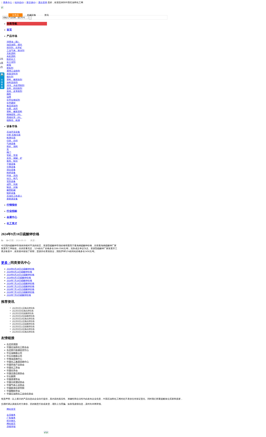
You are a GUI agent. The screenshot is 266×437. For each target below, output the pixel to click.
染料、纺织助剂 (14, 88)
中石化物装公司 (14, 356)
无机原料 (11, 53)
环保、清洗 (12, 175)
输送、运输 (12, 187)
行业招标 (12, 211)
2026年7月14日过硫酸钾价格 (20, 289)
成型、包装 (12, 184)
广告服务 (11, 418)
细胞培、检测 (13, 120)
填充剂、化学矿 (14, 47)
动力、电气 (12, 178)
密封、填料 (12, 146)
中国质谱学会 (13, 379)
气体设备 (11, 143)
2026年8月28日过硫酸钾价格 (20, 269)
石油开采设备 (13, 132)
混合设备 (11, 170)
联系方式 (22, 412)
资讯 (46, 15)
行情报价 (12, 204)
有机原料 (11, 56)
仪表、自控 (12, 140)
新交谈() (31, 2)
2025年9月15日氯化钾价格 (23, 308)
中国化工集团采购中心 (18, 362)
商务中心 (7, 2)
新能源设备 (12, 199)
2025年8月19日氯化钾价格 (23, 332)
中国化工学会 (13, 367)
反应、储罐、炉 (14, 158)
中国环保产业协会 (15, 364)
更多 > (6, 262)
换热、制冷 (12, 161)
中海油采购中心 (14, 359)
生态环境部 (12, 344)
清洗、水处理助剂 (15, 85)
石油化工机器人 (14, 196)
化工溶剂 (11, 62)
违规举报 (11, 426)
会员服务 (11, 415)
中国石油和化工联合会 (18, 347)
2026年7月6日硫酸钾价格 (19, 295)
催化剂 (10, 76)
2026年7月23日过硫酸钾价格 (20, 286)
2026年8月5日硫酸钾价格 (19, 277)
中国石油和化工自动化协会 (20, 394)
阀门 (9, 152)
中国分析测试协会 (15, 382)
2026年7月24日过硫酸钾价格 (20, 283)
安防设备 (11, 181)
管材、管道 (12, 155)
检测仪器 (11, 138)
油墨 (9, 97)
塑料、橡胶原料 (14, 111)
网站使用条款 (36, 412)
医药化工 (11, 59)
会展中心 (12, 217)
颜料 (9, 94)
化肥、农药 (12, 108)
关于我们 (11, 412)
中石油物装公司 (14, 353)
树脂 (9, 65)
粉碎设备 (11, 172)
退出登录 (42, 2)
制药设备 (11, 193)
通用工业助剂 (13, 71)
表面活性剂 (12, 74)
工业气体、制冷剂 (15, 50)
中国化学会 (12, 370)
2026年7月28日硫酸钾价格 (19, 280)
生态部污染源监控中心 (18, 350)
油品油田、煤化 (14, 44)
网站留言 (11, 423)
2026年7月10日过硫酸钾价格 (20, 292)
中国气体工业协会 (15, 385)
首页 (9, 29)
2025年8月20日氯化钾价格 (23, 329)
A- (2, 240)
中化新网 (11, 376)
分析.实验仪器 (14, 135)
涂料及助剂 (12, 82)
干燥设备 (11, 164)
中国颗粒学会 (13, 391)
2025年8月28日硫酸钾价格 (23, 316)
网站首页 (11, 409)
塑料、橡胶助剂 (14, 79)
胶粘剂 (10, 68)
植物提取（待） (14, 114)
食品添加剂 (12, 106)
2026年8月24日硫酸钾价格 (19, 272)
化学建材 (11, 103)
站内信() (19, 2)
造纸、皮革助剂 (14, 91)
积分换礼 (11, 421)
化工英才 (12, 223)
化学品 (15, 15)
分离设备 (11, 167)
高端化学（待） (14, 117)
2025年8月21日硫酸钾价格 (23, 326)
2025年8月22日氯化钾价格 (23, 321)
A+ (7, 240)
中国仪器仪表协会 (15, 373)
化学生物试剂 (13, 100)
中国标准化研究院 (15, 388)
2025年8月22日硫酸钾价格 (23, 324)
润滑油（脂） (13, 42)
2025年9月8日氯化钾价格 (23, 311)
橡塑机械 (11, 190)
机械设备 (31, 15)
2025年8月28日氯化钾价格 (23, 318)
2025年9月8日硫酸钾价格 (23, 313)
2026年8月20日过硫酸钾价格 (20, 275)
